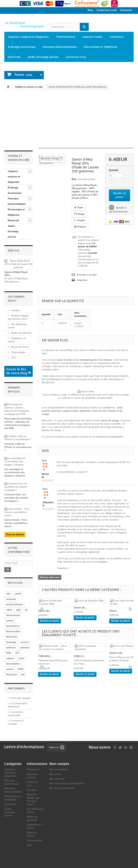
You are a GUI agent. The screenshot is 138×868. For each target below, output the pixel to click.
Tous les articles (15, 534)
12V (17, 653)
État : (74, 179)
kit (26, 609)
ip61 (18, 609)
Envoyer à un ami (87, 274)
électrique (11, 674)
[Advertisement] (69, 120)
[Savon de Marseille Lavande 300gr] (54, 602)
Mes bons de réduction (62, 788)
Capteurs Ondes (92, 36)
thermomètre (13, 631)
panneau (24, 647)
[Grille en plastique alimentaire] (90, 647)
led (23, 674)
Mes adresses (56, 778)
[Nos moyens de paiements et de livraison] (69, 3)
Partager (80, 214)
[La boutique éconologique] (24, 25)
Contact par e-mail (106, 10)
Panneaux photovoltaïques (60, 46)
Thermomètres (65, 36)
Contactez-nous (76, 57)
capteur (10, 658)
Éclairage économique (22, 46)
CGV (13, 357)
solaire (10, 620)
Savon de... (44, 610)
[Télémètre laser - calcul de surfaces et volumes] (54, 647)
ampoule (11, 599)
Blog (90, 10)
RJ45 (20, 669)
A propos (15, 310)
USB (8, 653)
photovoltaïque (14, 604)
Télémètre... (45, 656)
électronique (13, 615)
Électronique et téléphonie (100, 46)
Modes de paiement (20, 333)
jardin (18, 593)
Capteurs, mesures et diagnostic (28, 36)
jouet (21, 658)
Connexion (126, 10)
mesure (24, 642)
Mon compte (59, 763)
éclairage (11, 642)
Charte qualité (17, 352)
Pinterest (81, 226)
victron (10, 669)
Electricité (14, 57)
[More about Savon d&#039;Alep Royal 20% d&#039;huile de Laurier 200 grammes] (18, 264)
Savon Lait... (116, 652)
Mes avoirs (55, 774)
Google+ (81, 220)
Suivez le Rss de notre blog (16, 371)
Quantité (113, 170)
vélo (8, 593)
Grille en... (80, 656)
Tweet (79, 207)
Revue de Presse (19, 347)
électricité (11, 636)
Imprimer (82, 280)
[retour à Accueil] (8, 87)
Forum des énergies (20, 698)
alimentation (13, 663)
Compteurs (117, 36)
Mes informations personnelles (66, 783)
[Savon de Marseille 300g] (90, 600)
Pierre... (113, 610)
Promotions (33, 769)
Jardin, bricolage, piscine (43, 57)
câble (9, 609)
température (12, 626)
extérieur (11, 647)
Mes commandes (58, 769)
